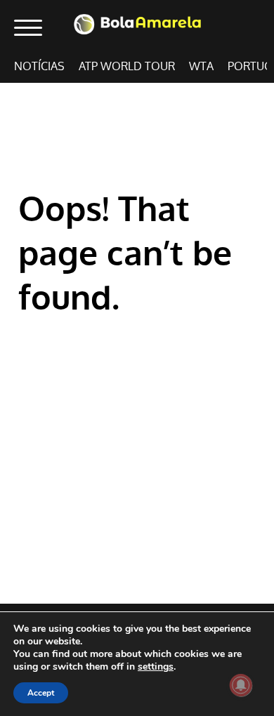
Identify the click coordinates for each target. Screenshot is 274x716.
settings (156, 667)
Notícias (39, 66)
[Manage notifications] (241, 685)
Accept (40, 692)
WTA (201, 66)
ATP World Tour (127, 66)
